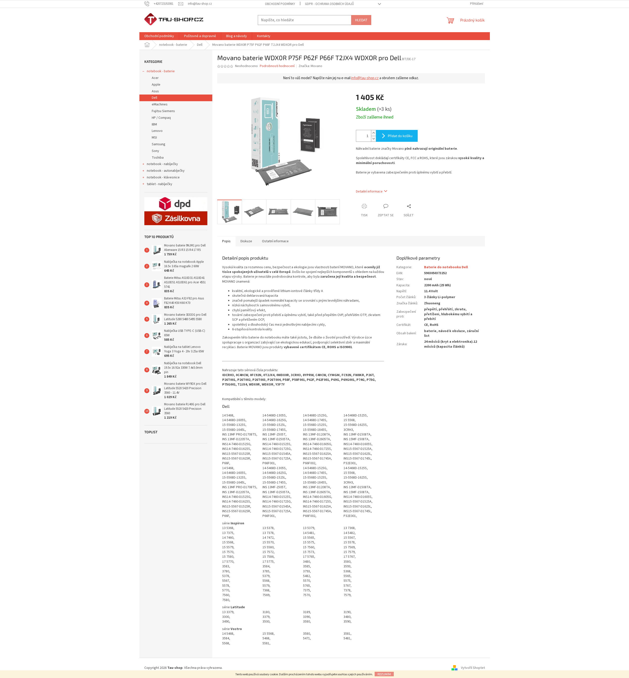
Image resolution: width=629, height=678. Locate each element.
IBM (154, 124)
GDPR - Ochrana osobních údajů (329, 4)
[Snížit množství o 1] (373, 139)
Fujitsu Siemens (163, 111)
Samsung (158, 144)
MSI (154, 137)
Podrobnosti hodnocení (277, 66)
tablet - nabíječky (159, 184)
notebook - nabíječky (162, 164)
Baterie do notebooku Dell (446, 267)
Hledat (361, 20)
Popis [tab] (226, 241)
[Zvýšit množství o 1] (373, 133)
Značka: (310, 66)
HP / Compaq (161, 117)
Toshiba (158, 157)
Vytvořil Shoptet (473, 667)
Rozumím (384, 674)
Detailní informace (369, 191)
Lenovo (157, 130)
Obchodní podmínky (280, 4)
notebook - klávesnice (163, 177)
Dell (154, 97)
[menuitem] (159, 36)
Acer (155, 77)
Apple (156, 84)
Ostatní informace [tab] (275, 241)
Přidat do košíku (400, 136)
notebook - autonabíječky (166, 170)
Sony (155, 150)
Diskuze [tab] (246, 241)
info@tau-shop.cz (365, 78)
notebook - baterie (161, 71)
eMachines (160, 104)
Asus (155, 91)
